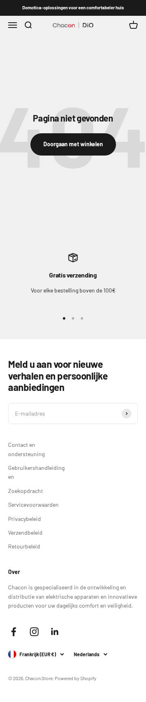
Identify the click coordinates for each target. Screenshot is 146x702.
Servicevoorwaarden (33, 504)
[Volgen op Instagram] (34, 631)
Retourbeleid (24, 546)
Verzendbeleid (25, 532)
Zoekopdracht (25, 490)
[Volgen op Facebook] (13, 631)
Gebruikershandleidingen (36, 472)
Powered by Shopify (76, 678)
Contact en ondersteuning (26, 449)
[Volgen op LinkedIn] (54, 631)
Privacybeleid (24, 518)
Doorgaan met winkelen (73, 144)
